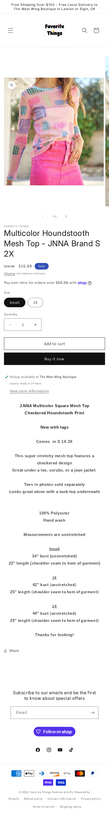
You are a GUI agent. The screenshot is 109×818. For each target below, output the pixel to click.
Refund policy (33, 799)
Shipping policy (71, 806)
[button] (10, 30)
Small (15, 302)
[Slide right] (66, 216)
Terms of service (44, 806)
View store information (29, 391)
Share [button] (14, 650)
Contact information (62, 799)
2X (35, 302)
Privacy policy (91, 799)
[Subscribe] (92, 712)
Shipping (9, 273)
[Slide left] (43, 216)
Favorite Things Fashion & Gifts (52, 792)
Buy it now (54, 358)
